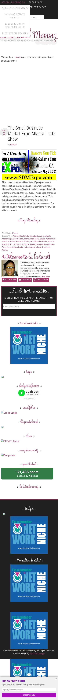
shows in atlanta (28, 244)
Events (15, 233)
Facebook (10, 280)
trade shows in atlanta (32, 247)
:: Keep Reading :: (29, 220)
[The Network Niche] (29, 362)
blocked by (30, 474)
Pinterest (42, 280)
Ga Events (17, 244)
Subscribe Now (29, 695)
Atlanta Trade (17, 239)
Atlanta (15, 236)
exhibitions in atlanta (38, 241)
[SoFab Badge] (9, 413)
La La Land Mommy (29, 487)
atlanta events (38, 236)
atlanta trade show (31, 239)
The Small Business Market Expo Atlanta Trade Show (31, 133)
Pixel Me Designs (37, 654)
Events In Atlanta (22, 241)
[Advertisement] (29, 94)
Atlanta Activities (25, 236)
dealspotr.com (29, 398)
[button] (29, 681)
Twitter (26, 280)
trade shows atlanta (15, 247)
